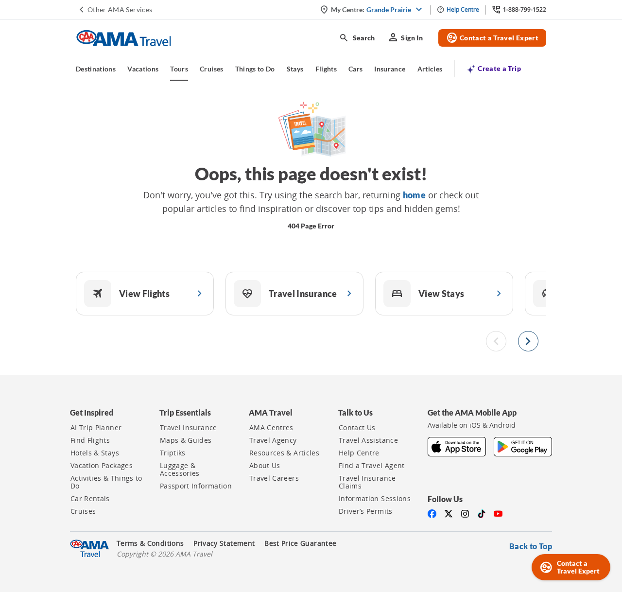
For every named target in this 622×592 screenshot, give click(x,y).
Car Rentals (90, 498)
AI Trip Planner (95, 427)
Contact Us (357, 427)
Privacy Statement (224, 543)
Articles (430, 69)
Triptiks (173, 453)
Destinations (96, 69)
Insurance (389, 69)
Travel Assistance (368, 440)
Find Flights (90, 440)
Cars (355, 69)
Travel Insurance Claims (367, 482)
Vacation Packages (101, 465)
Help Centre (359, 453)
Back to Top (530, 546)
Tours (179, 69)
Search (357, 38)
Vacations (142, 69)
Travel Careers (274, 478)
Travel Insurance (188, 427)
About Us (264, 465)
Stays (295, 69)
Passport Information (196, 486)
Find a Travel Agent (372, 465)
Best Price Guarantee (300, 543)
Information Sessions (375, 498)
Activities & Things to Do (106, 482)
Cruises (211, 69)
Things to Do (255, 69)
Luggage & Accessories (180, 469)
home (414, 195)
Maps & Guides (186, 440)
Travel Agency (273, 440)
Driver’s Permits (366, 511)
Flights (326, 69)
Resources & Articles (284, 453)
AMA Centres (271, 427)
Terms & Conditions (150, 543)
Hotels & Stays (94, 453)
